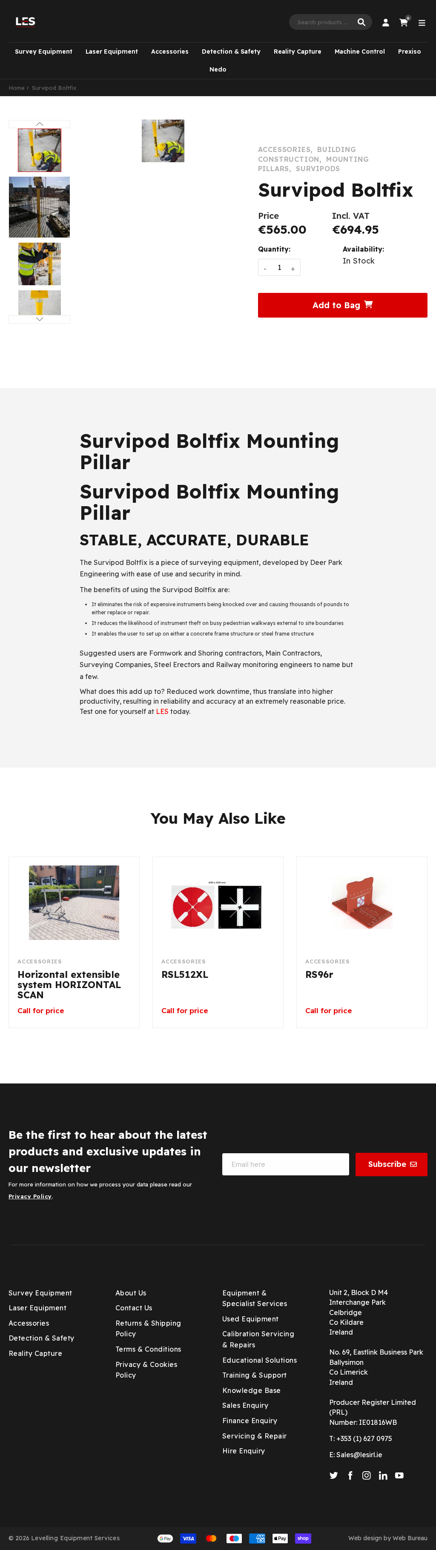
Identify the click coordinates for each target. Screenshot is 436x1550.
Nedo (218, 69)
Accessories (170, 51)
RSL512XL (184, 974)
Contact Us (133, 1308)
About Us (130, 1293)
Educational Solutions (259, 1360)
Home (17, 87)
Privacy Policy (30, 1196)
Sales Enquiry (245, 1405)
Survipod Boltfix (54, 87)
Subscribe (387, 1164)
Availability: (363, 249)
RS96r (319, 974)
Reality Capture (297, 51)
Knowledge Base (251, 1390)
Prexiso (409, 51)
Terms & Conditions (148, 1349)
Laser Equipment (112, 51)
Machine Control (360, 51)
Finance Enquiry (249, 1420)
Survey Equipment (43, 51)
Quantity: (274, 249)
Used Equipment (250, 1319)
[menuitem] (43, 51)
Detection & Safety (231, 51)
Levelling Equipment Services (75, 1538)
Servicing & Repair (254, 1436)
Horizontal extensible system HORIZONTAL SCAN (69, 984)
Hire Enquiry (243, 1451)
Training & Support (254, 1375)
